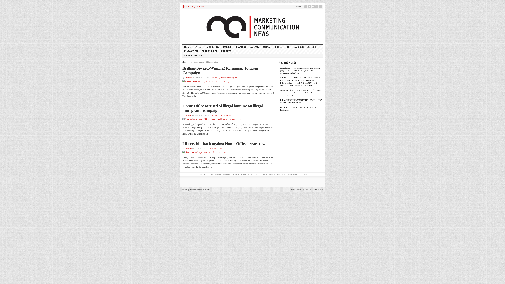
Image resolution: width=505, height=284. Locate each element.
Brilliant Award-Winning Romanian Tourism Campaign (220, 70)
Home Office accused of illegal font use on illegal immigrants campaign (222, 108)
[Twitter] (310, 6)
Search (298, 7)
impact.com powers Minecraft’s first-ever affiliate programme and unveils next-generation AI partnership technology (300, 70)
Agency (254, 47)
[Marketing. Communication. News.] (252, 26)
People (278, 47)
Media (266, 47)
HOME (187, 47)
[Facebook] (306, 6)
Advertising (216, 77)
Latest (199, 47)
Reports (226, 51)
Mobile (227, 47)
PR (287, 47)
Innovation (191, 51)
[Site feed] (321, 6)
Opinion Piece (209, 51)
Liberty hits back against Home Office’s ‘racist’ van (225, 143)
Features (298, 47)
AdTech (311, 47)
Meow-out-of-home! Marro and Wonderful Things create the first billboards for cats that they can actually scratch (300, 93)
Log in (293, 190)
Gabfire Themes (318, 190)
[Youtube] (317, 6)
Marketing (213, 47)
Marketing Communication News (199, 190)
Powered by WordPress (304, 190)
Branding (241, 47)
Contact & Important (193, 56)
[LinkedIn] (313, 6)
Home (184, 61)
